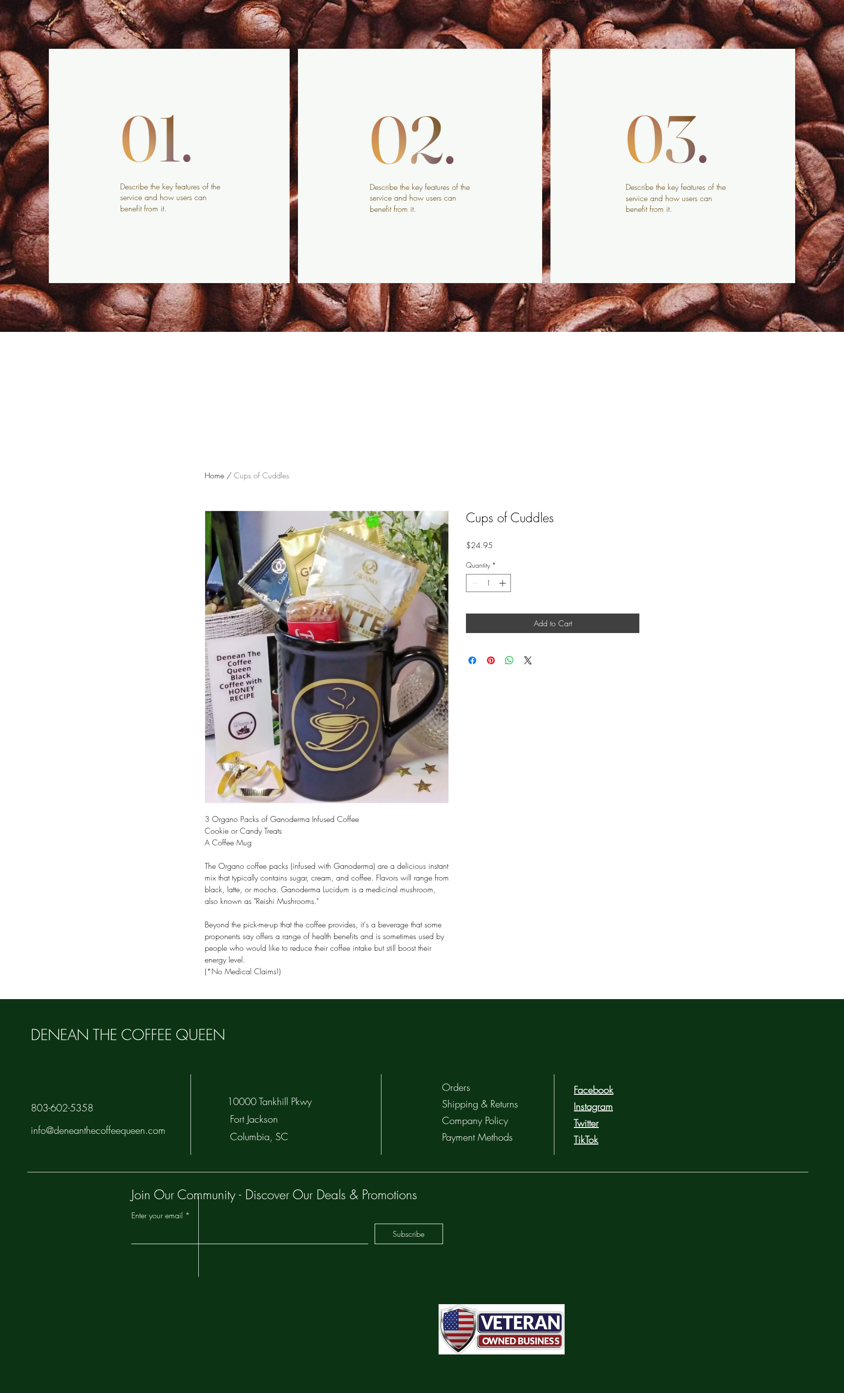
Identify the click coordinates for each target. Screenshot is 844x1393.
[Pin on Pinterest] (491, 660)
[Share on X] (528, 660)
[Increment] (503, 583)
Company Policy (475, 1120)
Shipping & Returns (481, 1103)
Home (214, 475)
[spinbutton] (488, 583)
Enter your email (157, 1215)
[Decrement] (473, 583)
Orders (456, 1087)
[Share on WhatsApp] (509, 660)
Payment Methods (479, 1137)
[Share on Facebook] (472, 660)
